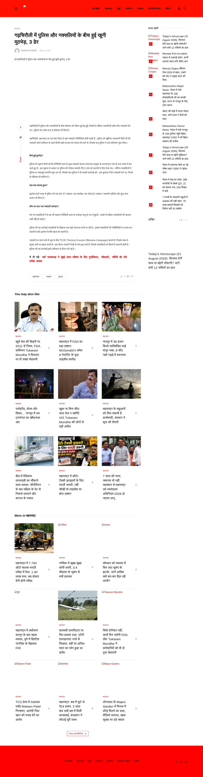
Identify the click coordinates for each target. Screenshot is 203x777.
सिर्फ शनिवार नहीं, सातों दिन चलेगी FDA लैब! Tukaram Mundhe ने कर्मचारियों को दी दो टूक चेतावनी (115, 641)
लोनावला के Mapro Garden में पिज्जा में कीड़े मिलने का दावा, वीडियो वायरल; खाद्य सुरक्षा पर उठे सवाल (114, 710)
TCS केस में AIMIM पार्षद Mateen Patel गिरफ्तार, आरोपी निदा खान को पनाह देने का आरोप (28, 710)
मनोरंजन (128, 8)
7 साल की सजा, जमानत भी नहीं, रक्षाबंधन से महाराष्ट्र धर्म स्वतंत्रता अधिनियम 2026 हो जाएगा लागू (114, 487)
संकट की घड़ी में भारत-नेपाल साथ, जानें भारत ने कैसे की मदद (175, 115)
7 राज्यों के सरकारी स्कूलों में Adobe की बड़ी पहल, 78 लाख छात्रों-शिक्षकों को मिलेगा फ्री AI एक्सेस (175, 203)
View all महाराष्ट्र (76, 733)
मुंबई (118, 8)
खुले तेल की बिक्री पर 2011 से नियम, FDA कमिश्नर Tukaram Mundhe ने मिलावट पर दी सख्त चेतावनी (28, 350)
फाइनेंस (140, 8)
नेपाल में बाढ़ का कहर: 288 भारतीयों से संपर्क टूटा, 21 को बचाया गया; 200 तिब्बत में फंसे (174, 185)
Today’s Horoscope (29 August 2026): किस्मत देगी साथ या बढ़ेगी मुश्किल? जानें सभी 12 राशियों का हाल (175, 153)
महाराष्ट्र (108, 8)
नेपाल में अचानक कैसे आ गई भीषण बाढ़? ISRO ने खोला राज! (175, 168)
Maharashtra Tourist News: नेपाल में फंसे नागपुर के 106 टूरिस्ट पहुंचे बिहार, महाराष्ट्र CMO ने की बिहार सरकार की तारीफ (175, 134)
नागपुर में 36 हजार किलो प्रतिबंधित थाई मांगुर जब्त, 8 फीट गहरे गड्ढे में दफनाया (114, 348)
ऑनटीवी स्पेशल (154, 8)
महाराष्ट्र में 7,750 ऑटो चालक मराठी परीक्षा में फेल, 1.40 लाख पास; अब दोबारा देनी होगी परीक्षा (27, 572)
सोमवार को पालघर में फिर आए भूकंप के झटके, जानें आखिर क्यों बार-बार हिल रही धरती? (114, 572)
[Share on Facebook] (20, 127)
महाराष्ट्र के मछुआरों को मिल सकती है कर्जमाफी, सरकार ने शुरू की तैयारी (114, 415)
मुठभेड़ (60, 277)
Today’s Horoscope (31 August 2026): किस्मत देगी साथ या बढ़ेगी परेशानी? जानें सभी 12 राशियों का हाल (175, 42)
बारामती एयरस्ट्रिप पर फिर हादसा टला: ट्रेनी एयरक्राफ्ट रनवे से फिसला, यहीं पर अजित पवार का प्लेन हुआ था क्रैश (71, 641)
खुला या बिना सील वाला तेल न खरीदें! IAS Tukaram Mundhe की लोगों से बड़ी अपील (71, 417)
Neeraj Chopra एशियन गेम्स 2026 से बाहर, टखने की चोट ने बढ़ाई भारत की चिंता (174, 74)
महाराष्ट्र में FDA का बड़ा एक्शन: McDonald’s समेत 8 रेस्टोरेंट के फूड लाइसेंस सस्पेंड (70, 350)
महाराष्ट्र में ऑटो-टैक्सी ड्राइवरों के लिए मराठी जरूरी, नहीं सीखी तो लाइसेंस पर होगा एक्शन (71, 485)
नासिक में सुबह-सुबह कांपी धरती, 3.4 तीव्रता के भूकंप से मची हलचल (70, 569)
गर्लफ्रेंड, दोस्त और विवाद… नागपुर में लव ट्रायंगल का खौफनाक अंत (28, 415)
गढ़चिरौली (35, 277)
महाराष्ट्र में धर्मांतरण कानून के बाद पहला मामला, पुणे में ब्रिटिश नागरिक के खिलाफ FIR (27, 639)
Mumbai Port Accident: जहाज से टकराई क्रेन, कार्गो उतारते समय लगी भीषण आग (175, 57)
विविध (168, 8)
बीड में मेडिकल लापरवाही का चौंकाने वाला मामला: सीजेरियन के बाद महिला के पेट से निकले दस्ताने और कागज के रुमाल (28, 487)
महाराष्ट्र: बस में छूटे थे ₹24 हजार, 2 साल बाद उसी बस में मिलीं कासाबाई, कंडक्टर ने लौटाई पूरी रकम (72, 710)
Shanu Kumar (29, 50)
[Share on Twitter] (20, 137)
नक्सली (48, 277)
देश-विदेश (96, 8)
